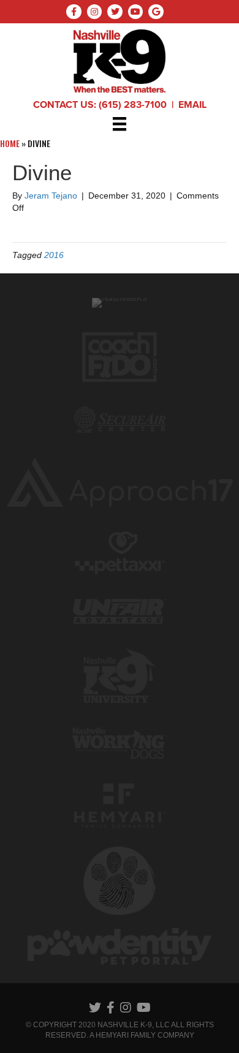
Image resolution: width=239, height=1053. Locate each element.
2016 (54, 255)
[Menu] (119, 124)
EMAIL (192, 105)
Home (10, 143)
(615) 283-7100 (133, 105)
